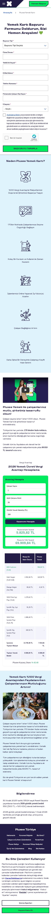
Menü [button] (3, 4)
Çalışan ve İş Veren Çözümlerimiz (19, 840)
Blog (30, 848)
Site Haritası (40, 848)
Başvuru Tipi (8, 41)
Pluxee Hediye (13, 844)
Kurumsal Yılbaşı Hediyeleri (32, 844)
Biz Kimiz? (40, 835)
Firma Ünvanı (8, 52)
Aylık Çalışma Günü (14, 498)
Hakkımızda (11, 835)
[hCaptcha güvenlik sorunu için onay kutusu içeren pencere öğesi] (21, 137)
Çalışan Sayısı (12, 486)
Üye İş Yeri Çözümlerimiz (15, 848)
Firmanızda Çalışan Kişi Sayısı (14, 94)
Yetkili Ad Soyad (9, 63)
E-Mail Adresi (8, 73)
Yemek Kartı (39, 840)
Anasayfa (7, 13)
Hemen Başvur (38, 4)
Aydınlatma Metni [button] (13, 115)
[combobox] (25, 45)
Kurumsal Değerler (25, 835)
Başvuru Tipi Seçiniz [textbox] (13, 46)
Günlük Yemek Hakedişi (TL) (17, 510)
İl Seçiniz (7, 104)
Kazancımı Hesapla (26, 522)
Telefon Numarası (10, 83)
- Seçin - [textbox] (8, 109)
